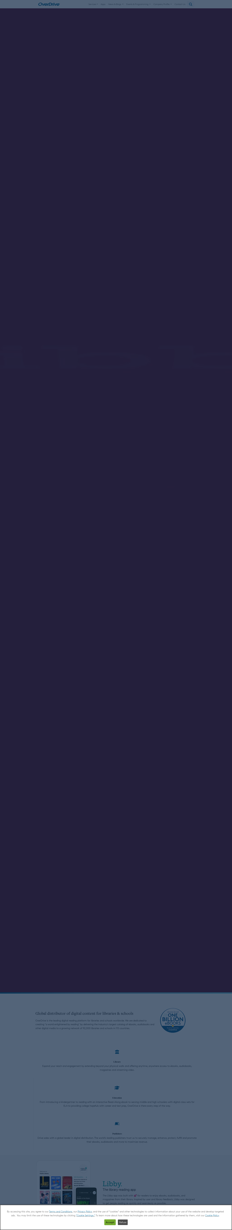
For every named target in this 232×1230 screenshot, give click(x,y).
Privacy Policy (85, 1211)
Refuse (122, 1222)
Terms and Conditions (60, 1211)
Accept (110, 1222)
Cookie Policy (212, 1215)
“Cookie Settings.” (85, 1215)
